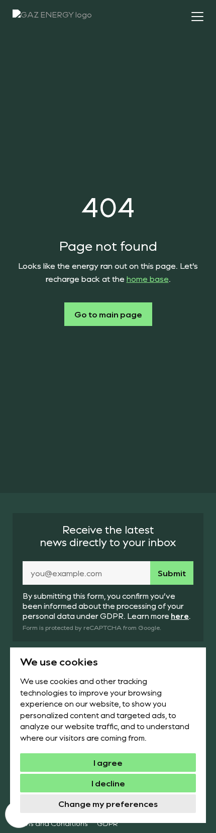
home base (148, 278)
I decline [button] (108, 783)
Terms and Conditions (50, 823)
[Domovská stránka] (64, 18)
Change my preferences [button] (108, 803)
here (180, 616)
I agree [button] (108, 762)
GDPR (107, 823)
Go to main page (108, 314)
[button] (197, 17)
